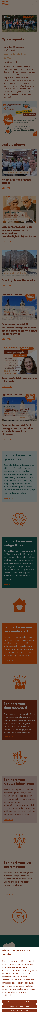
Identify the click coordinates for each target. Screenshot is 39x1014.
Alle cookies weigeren (19, 1010)
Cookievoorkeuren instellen (19, 1002)
